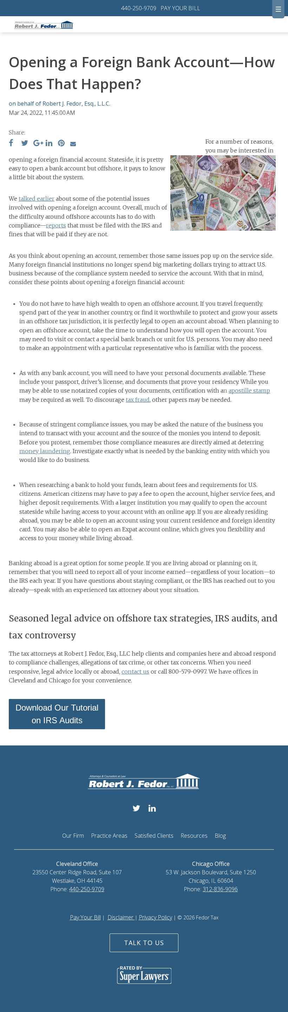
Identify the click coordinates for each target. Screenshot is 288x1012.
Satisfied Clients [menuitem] (154, 835)
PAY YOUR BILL (180, 8)
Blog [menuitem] (220, 835)
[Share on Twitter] (24, 143)
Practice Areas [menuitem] (109, 835)
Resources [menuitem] (194, 835)
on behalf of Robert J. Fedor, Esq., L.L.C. (59, 103)
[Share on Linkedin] (49, 143)
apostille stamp (249, 390)
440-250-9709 (138, 8)
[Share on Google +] (38, 143)
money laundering (44, 451)
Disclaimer (121, 917)
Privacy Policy (155, 917)
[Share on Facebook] (11, 143)
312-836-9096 (220, 889)
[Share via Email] (73, 143)
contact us (135, 671)
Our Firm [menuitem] (73, 835)
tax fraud (138, 399)
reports (56, 225)
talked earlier (36, 198)
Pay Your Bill (85, 917)
